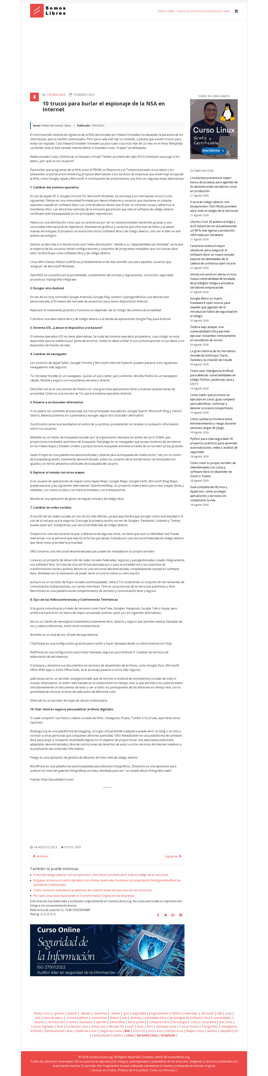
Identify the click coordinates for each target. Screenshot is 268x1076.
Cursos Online (189, 1026)
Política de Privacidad (133, 1070)
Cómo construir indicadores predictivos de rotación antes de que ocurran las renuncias (92, 890)
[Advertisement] (134, 47)
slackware (86, 1022)
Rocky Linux (42, 1013)
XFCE (150, 1026)
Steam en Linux (85, 1031)
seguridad (139, 1013)
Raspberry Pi (229, 1031)
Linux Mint (208, 1022)
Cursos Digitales (42, 1026)
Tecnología (179, 1022)
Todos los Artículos (162, 1070)
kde (219, 1013)
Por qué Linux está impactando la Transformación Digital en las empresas (83, 896)
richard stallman (77, 1018)
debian (85, 1013)
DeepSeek (168, 1035)
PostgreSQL (210, 1026)
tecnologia (56, 95)
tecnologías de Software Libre (189, 1018)
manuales (191, 1013)
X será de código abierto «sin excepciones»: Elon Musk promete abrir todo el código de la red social (100, 875)
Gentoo (212, 1031)
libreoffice (118, 1022)
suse (228, 1013)
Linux (194, 1022)
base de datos (53, 1018)
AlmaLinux (98, 1026)
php (37, 1018)
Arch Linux (155, 1031)
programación (158, 1013)
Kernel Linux (174, 1031)
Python (176, 1013)
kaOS (130, 1026)
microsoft (207, 1013)
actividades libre (155, 1018)
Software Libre (159, 1022)
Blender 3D (116, 1026)
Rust (60, 1026)
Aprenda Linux (166, 1026)
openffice (102, 1022)
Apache (71, 1013)
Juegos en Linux (110, 1031)
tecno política (137, 1022)
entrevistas (99, 1018)
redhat (115, 1013)
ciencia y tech (56, 1022)
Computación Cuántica (107, 1035)
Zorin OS (139, 1031)
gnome (59, 1013)
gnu (126, 1013)
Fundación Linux (77, 1026)
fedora (114, 1018)
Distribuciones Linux (58, 1031)
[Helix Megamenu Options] (236, 11)
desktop (135, 1018)
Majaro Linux (195, 1031)
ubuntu (39, 1022)
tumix (72, 1022)
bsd (124, 1018)
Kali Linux (225, 1022)
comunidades (222, 1018)
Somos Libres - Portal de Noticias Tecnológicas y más (193, 11)
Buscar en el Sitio (104, 1070)
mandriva (100, 1013)
